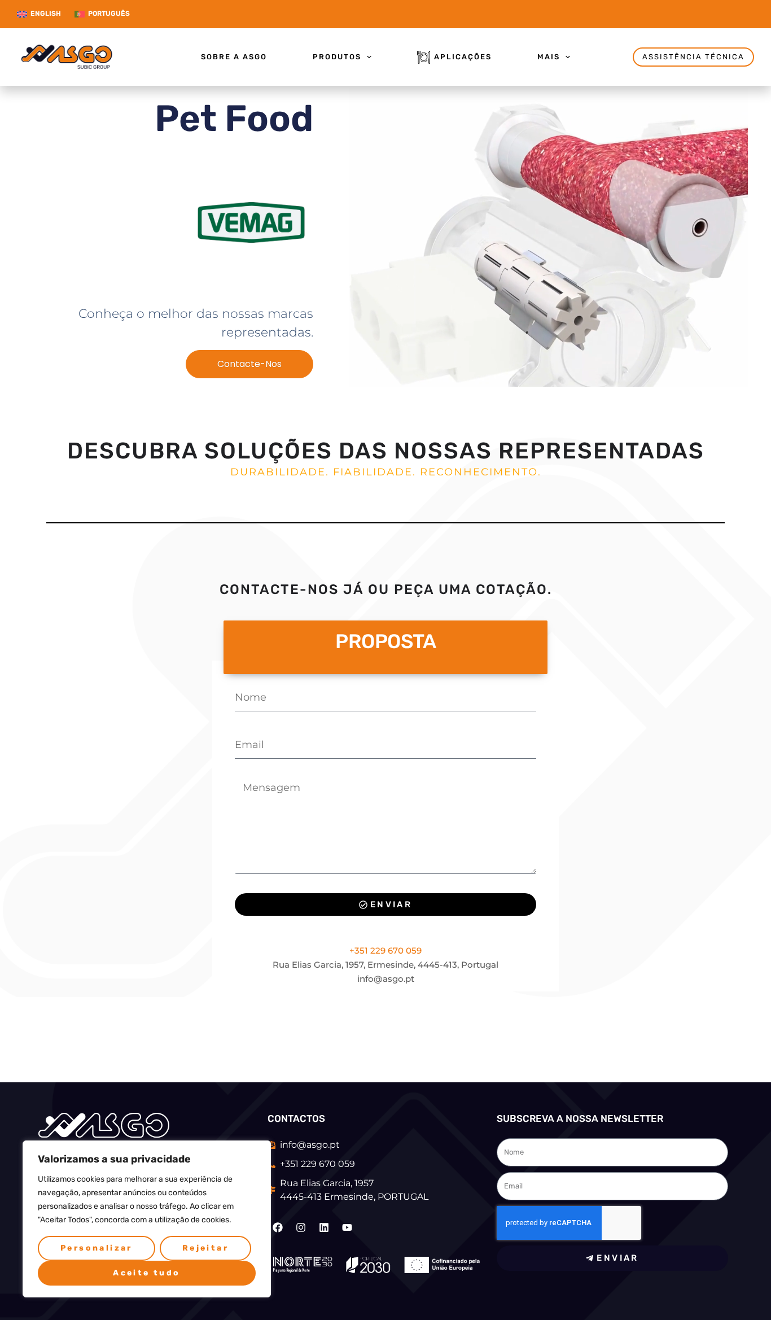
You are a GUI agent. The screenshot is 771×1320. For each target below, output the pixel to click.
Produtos (337, 57)
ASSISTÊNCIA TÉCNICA (693, 57)
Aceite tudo (146, 1273)
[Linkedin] (324, 1227)
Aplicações (463, 57)
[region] (147, 1218)
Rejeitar (205, 1248)
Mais (548, 57)
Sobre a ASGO (234, 57)
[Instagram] (301, 1227)
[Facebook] (278, 1227)
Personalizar (96, 1248)
